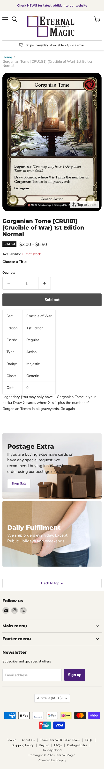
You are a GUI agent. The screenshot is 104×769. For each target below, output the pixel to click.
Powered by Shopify (52, 760)
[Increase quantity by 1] (44, 283)
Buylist (44, 745)
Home (7, 57)
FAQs (88, 740)
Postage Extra (77, 745)
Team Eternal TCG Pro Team (60, 740)
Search (11, 740)
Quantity (8, 273)
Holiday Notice (52, 750)
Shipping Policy (23, 745)
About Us (28, 740)
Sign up (75, 674)
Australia (50, 698)
